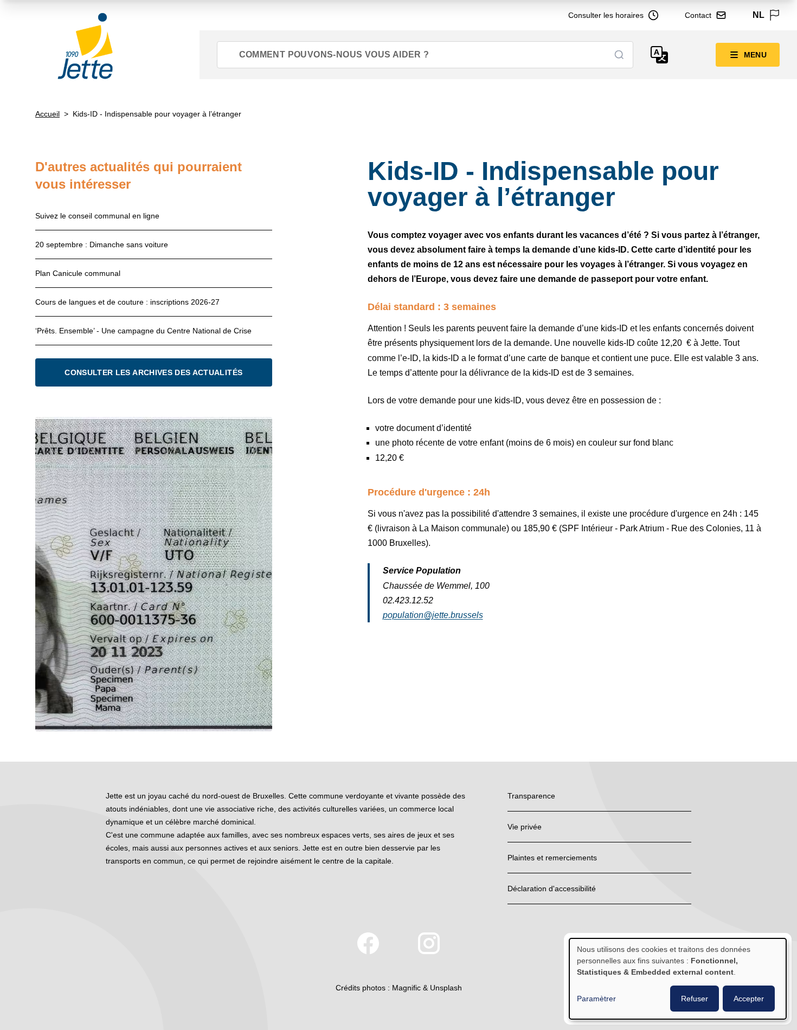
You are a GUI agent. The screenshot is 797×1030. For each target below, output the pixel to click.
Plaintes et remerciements (552, 857)
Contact (698, 15)
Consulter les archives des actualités (153, 372)
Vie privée (524, 826)
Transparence (531, 795)
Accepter (749, 998)
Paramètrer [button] (596, 998)
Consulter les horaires (606, 15)
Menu (755, 54)
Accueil (47, 114)
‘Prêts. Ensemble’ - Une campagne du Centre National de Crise (143, 330)
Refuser (694, 998)
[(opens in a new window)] (368, 943)
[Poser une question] (659, 54)
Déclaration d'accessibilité (551, 888)
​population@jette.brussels (433, 615)
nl (758, 15)
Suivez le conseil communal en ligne (97, 215)
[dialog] (677, 978)
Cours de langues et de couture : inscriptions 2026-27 (127, 302)
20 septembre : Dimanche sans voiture (101, 244)
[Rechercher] (619, 54)
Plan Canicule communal (77, 273)
